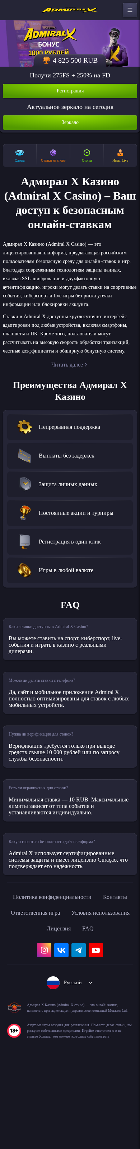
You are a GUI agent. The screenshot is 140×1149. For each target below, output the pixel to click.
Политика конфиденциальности (70, 953)
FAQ (70, 1001)
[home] (70, 10)
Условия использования (50, 985)
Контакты (36, 969)
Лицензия (110, 985)
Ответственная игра (89, 969)
